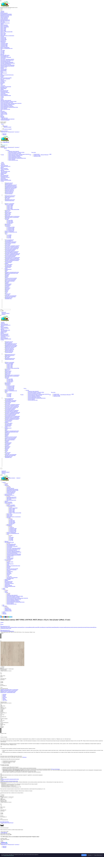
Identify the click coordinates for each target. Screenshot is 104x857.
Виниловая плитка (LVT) (11, 497)
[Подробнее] (0, 793)
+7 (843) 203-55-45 (5, 142)
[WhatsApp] (8, 617)
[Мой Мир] (4, 617)
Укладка (8, 594)
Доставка (4, 699)
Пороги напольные (18, 627)
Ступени (9, 628)
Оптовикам (2, 146)
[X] (5, 617)
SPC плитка (2, 631)
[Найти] (1, 10)
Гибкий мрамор (51, 627)
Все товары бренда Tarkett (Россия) (6, 822)
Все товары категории (4, 821)
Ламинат (13, 627)
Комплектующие (10, 561)
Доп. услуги (5, 700)
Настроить (90, 855)
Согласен (84, 855)
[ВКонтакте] (1, 617)
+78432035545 (4, 119)
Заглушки (11, 519)
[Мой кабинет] (0, 469)
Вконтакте (4, 133)
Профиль (56, 627)
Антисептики (83, 627)
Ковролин (31, 627)
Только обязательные (98, 855)
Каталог (6, 484)
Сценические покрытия (77, 627)
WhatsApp (4, 134)
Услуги (6, 591)
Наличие (4, 695)
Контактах (24, 757)
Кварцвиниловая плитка (9, 631)
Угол (10, 536)
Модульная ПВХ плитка (11, 544)
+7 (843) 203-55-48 (4, 117)
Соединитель (11, 527)
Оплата (4, 698)
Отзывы (4, 696)
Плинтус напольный (11, 504)
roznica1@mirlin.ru (4, 130)
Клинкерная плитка (69, 627)
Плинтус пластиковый (13, 507)
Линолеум (9, 487)
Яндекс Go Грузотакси (55, 769)
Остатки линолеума (8, 627)
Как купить (7, 607)
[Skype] (10, 617)
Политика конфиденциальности (8, 855)
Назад (7, 483)
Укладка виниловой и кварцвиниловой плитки (9, 781)
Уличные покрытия (90, 627)
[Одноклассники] (2, 617)
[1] (12, 665)
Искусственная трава (61, 627)
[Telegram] (11, 617)
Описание (4, 694)
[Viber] (7, 617)
